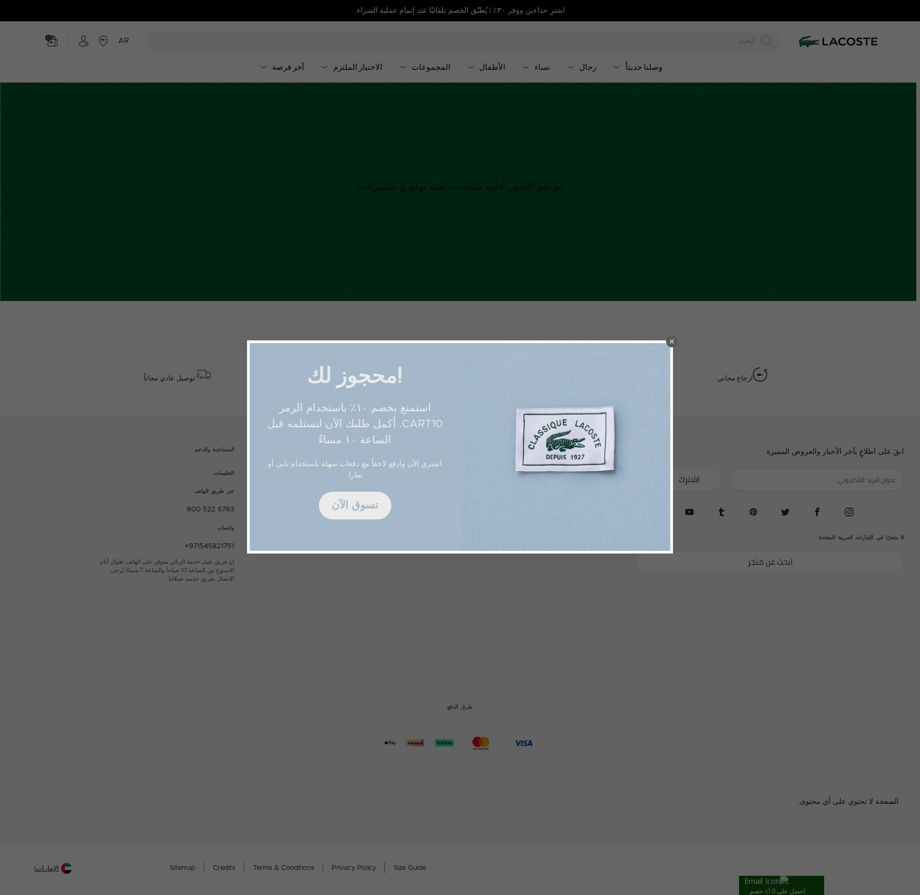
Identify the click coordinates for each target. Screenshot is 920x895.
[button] (672, 341)
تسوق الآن (355, 505)
